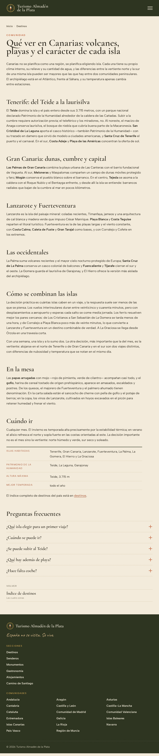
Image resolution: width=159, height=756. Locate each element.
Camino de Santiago (19, 683)
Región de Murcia (68, 730)
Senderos (12, 658)
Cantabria (12, 705)
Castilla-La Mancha (119, 705)
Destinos (21, 26)
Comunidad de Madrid (71, 712)
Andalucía (13, 699)
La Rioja (61, 724)
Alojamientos (15, 677)
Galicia (61, 718)
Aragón (61, 699)
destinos (80, 495)
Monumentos (14, 664)
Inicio (9, 26)
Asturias (111, 699)
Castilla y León (66, 705)
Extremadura (14, 718)
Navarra (111, 724)
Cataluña (12, 712)
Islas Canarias (15, 724)
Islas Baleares (115, 718)
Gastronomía (14, 671)
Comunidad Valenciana (121, 712)
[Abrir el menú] (150, 8)
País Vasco (13, 730)
